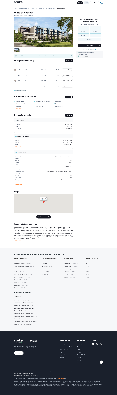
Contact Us (62, 357)
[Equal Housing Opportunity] (33, 341)
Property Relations (64, 355)
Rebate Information (64, 349)
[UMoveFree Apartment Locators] (18, 341)
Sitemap (79, 360)
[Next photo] (71, 31)
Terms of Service (81, 355)
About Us (79, 346)
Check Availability (67, 70)
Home (15, 8)
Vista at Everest (23, 12)
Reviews (79, 352)
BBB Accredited (81, 363)
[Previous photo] (16, 31)
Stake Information (60, 378)
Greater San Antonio (24, 8)
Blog (61, 352)
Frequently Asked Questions (67, 346)
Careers (79, 349)
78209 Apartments (50, 8)
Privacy (79, 357)
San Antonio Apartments (37, 8)
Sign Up (80, 2)
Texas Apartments (82, 344)
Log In (86, 2)
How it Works (63, 344)
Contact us (19, 353)
